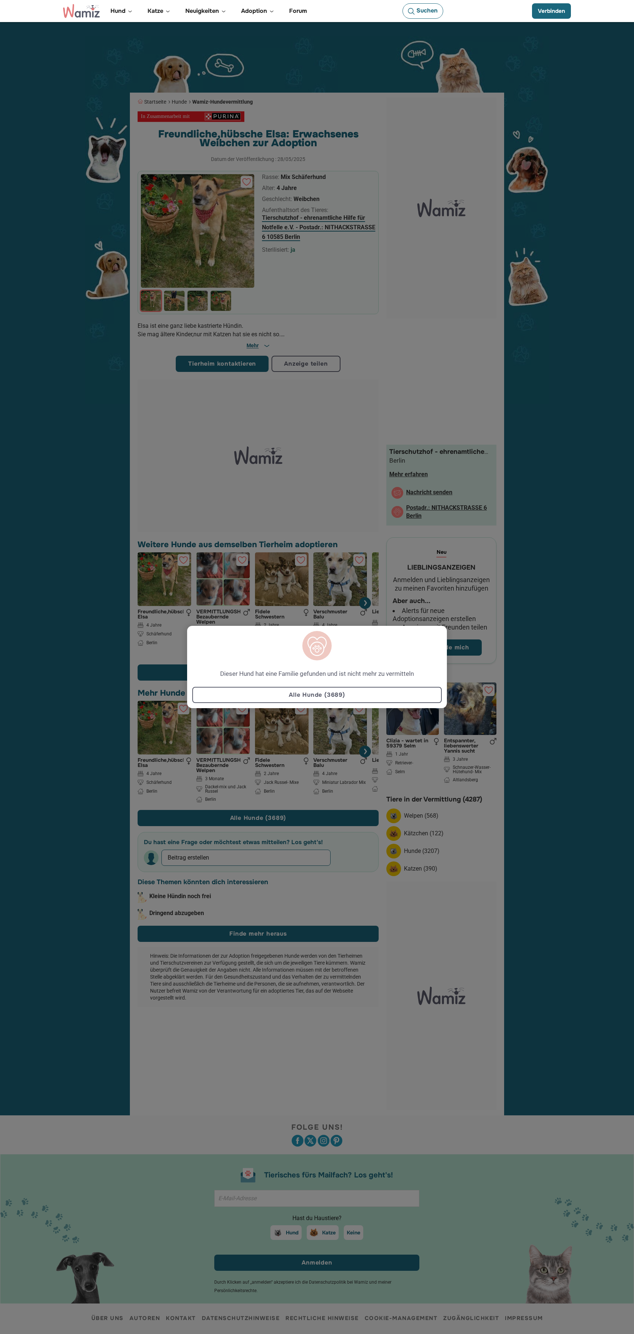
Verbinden (551, 11)
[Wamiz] (81, 11)
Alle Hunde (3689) (317, 695)
